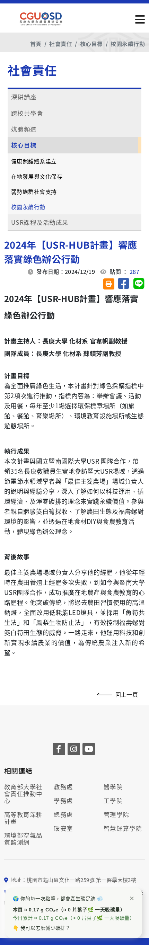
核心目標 (91, 43)
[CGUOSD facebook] (59, 749)
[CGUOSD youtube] (88, 749)
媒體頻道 (24, 129)
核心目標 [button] (24, 145)
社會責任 (60, 43)
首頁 (36, 43)
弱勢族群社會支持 (34, 191)
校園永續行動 (128, 43)
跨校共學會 (27, 113)
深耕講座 (24, 96)
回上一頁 (126, 694)
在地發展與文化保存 (36, 176)
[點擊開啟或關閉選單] (140, 18)
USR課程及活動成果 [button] (40, 222)
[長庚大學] (41, 19)
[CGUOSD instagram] (74, 749)
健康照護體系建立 (34, 161)
